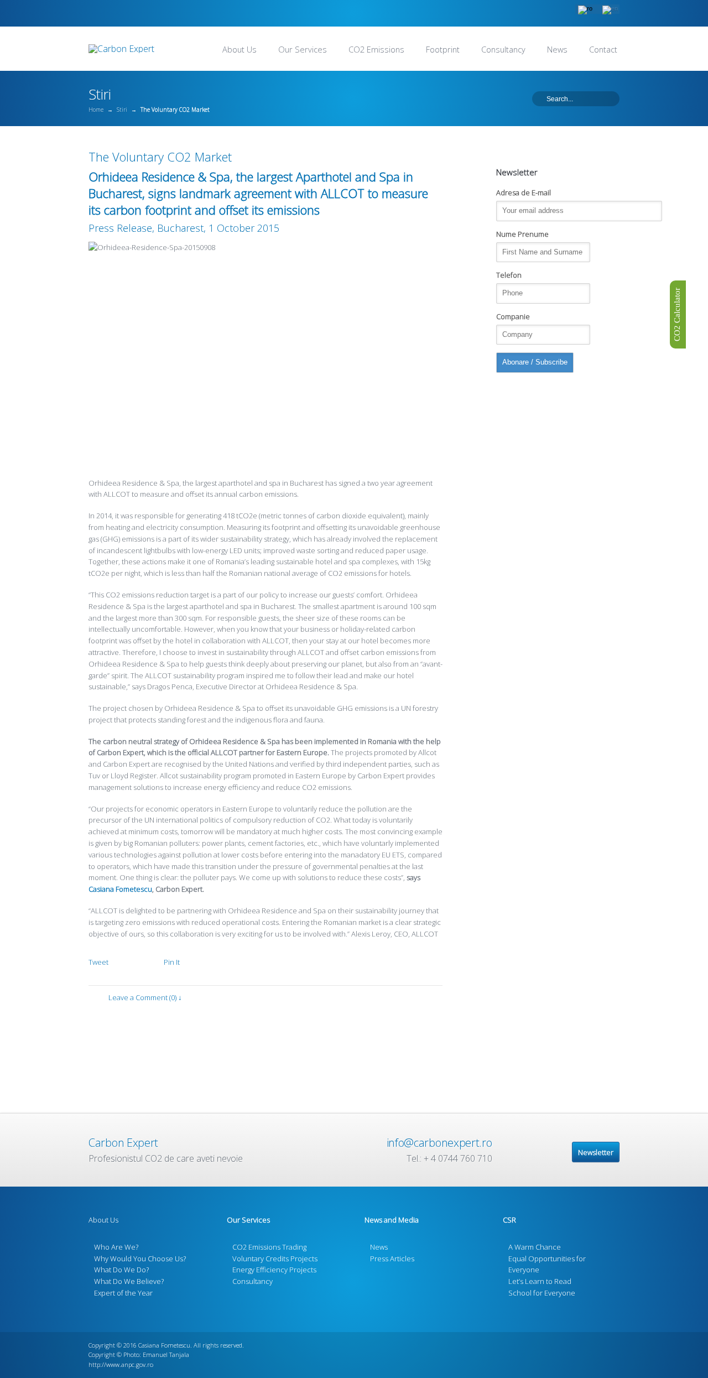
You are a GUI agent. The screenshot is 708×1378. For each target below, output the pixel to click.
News (557, 49)
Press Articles (392, 1258)
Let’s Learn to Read (539, 1281)
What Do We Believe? (129, 1281)
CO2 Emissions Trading (269, 1247)
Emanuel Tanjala (166, 1354)
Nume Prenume (522, 234)
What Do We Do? (121, 1270)
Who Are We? (116, 1247)
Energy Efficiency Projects (274, 1270)
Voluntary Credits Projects (274, 1258)
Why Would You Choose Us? (140, 1258)
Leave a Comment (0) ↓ (145, 997)
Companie (513, 316)
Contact (603, 49)
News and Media (392, 1220)
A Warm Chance (534, 1247)
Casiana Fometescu (120, 889)
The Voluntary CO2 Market (160, 156)
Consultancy (503, 49)
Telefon (509, 275)
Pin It (172, 962)
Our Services (302, 49)
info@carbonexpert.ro (439, 1142)
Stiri (122, 109)
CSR (509, 1220)
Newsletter (595, 1152)
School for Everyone (541, 1293)
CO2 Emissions (376, 49)
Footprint (443, 49)
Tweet (98, 962)
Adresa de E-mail (523, 192)
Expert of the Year (123, 1293)
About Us (239, 49)
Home (95, 109)
